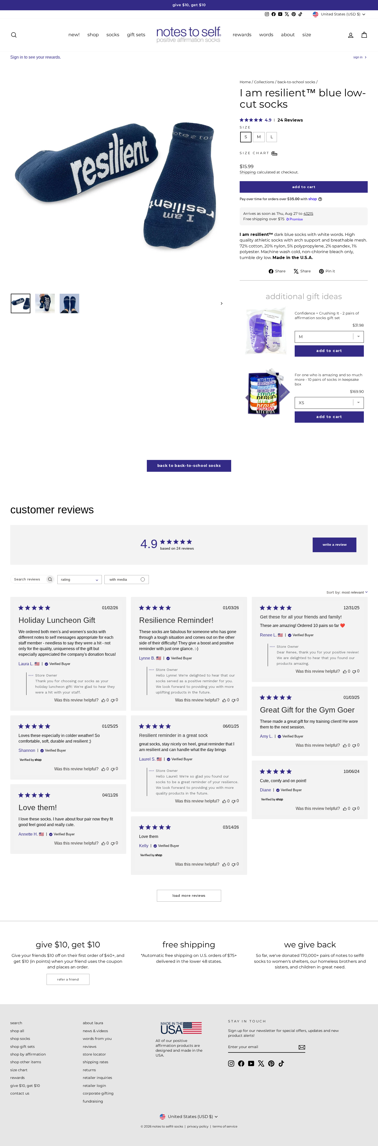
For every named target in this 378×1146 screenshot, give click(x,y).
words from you (97, 1039)
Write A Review (335, 544)
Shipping (248, 172)
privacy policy (198, 1126)
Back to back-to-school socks (189, 465)
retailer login (94, 1086)
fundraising (93, 1101)
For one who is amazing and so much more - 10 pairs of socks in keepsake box (328, 379)
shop (93, 35)
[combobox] (79, 579)
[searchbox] (28, 579)
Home (245, 82)
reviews (89, 1047)
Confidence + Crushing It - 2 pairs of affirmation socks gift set (327, 315)
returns (89, 1070)
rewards (242, 35)
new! (74, 35)
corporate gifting (98, 1093)
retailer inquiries (97, 1078)
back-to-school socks (296, 82)
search (16, 1023)
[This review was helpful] (103, 700)
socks (112, 35)
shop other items (25, 1062)
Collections (264, 82)
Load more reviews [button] (189, 895)
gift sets (136, 35)
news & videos (95, 1031)
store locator (94, 1054)
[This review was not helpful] (112, 700)
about (288, 35)
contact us (19, 1093)
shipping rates (95, 1062)
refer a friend (68, 979)
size (306, 35)
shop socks (20, 1039)
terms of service (225, 1126)
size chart (19, 1070)
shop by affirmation (28, 1054)
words (266, 35)
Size (245, 127)
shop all (17, 1031)
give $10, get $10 (25, 1086)
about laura (93, 1023)
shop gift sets (22, 1047)
